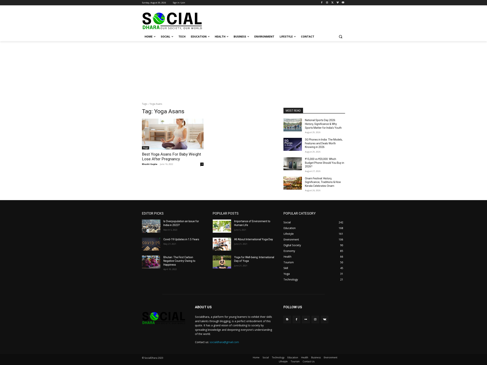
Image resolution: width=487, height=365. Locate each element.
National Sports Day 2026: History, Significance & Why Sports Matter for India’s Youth (323, 124)
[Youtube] (343, 3)
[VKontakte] (324, 319)
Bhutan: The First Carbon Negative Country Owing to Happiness (179, 261)
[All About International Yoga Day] (222, 244)
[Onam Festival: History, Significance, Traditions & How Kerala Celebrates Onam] (292, 183)
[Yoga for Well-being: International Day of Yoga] (222, 262)
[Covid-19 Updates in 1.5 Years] (151, 244)
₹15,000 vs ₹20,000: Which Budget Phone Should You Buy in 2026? (324, 162)
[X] (332, 3)
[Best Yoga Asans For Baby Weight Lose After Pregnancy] (173, 134)
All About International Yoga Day (253, 239)
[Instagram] (327, 3)
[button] (340, 36)
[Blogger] (287, 319)
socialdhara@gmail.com (224, 342)
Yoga (145, 147)
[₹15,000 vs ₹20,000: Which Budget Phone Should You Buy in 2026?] (292, 163)
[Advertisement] (243, 69)
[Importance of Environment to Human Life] (222, 226)
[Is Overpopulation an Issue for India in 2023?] (151, 226)
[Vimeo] (337, 3)
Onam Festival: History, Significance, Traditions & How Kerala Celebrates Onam (323, 182)
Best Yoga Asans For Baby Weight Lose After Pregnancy (171, 156)
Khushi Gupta (149, 164)
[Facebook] (322, 3)
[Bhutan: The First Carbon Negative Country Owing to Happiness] (151, 262)
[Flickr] (306, 319)
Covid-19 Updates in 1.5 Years (181, 239)
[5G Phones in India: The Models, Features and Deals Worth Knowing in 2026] (292, 144)
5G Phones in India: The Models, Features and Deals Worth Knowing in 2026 (324, 143)
